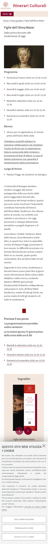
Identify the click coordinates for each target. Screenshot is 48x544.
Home (6, 20)
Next (28, 431)
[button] (7, 14)
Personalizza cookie (24, 528)
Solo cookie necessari (24, 519)
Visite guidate (16, 20)
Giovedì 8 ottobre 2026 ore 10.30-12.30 (26, 354)
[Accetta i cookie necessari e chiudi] (44, 446)
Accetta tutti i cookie (24, 537)
